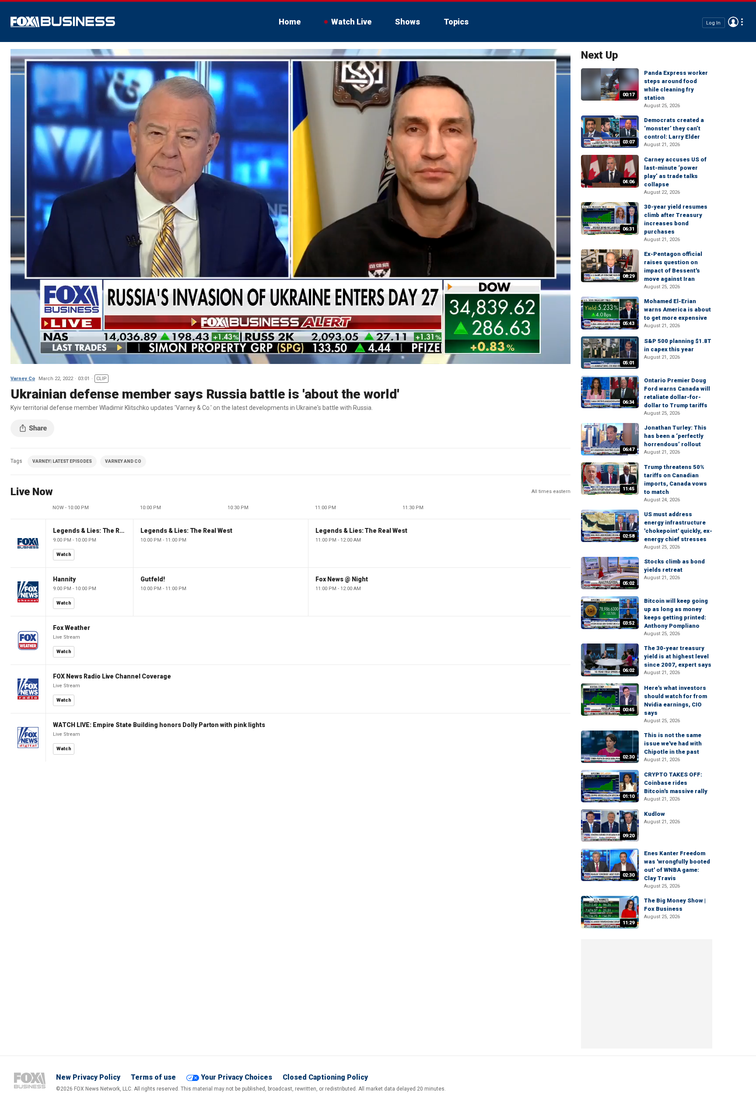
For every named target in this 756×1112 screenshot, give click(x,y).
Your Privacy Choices (236, 1077)
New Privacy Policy (88, 1077)
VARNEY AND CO (123, 461)
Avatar (733, 22)
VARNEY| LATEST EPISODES (62, 461)
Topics (456, 21)
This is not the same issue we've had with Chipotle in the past (673, 743)
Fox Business (62, 22)
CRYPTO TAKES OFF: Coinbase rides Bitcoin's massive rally (675, 782)
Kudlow (654, 814)
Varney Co (22, 378)
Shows (407, 21)
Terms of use (153, 1077)
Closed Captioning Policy (325, 1077)
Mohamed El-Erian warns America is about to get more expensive (677, 309)
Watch (63, 554)
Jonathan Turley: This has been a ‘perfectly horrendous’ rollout (675, 436)
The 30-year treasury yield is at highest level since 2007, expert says (677, 656)
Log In (713, 22)
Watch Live (351, 21)
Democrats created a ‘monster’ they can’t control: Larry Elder (674, 128)
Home (290, 21)
